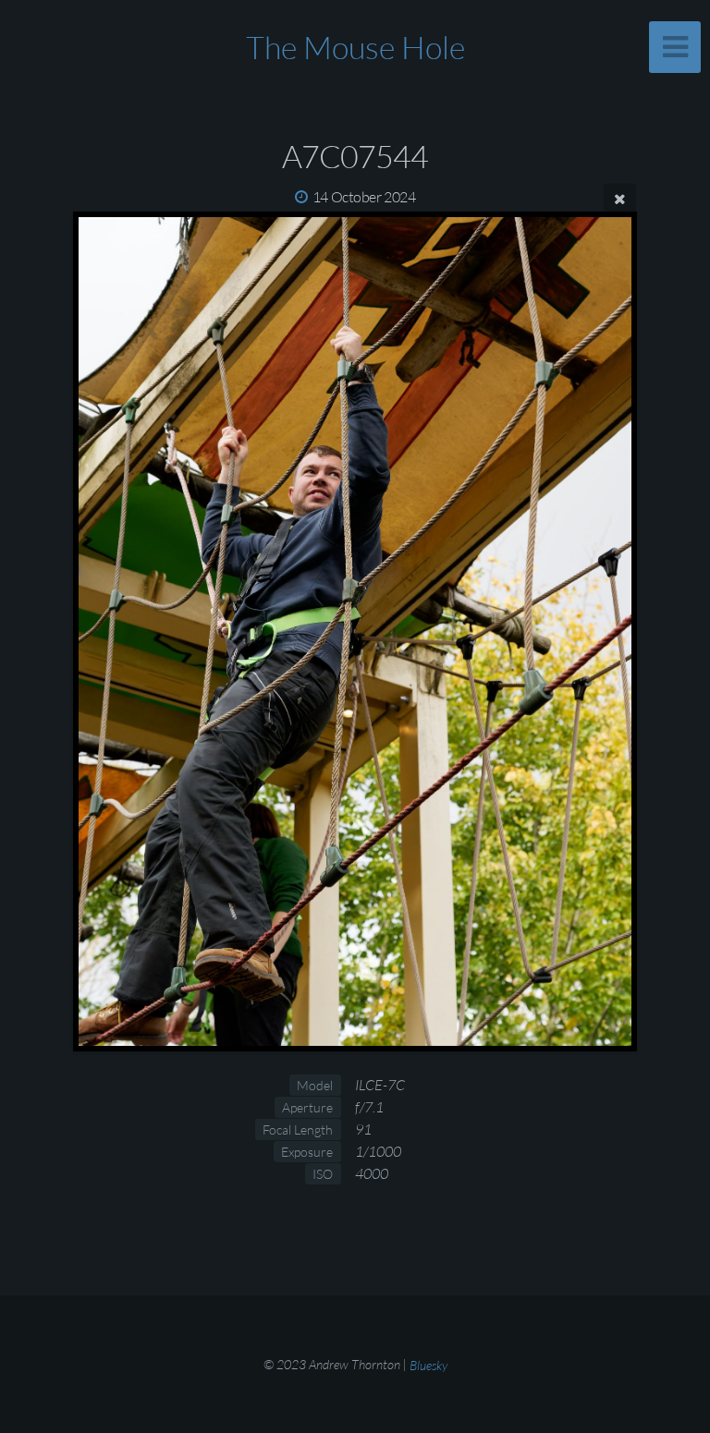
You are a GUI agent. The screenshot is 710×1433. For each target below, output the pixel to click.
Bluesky (428, 1364)
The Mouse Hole (355, 47)
